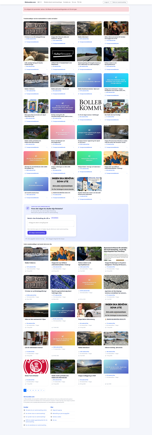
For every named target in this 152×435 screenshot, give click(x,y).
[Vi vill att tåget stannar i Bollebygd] (89, 110)
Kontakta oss (67, 2)
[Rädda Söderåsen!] (89, 32)
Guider (26, 407)
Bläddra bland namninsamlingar (53, 2)
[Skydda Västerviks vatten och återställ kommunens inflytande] (89, 189)
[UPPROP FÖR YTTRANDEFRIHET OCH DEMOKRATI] (62, 59)
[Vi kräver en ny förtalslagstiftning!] (36, 32)
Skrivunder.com (30, 2)
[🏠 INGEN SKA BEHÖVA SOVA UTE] (62, 188)
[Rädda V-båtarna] (36, 84)
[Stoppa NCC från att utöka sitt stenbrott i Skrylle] (62, 33)
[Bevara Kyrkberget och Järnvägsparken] (62, 137)
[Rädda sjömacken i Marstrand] (62, 84)
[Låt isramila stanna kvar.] (36, 188)
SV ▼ (40, 2)
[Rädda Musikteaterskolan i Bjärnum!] (89, 84)
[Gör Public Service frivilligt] (116, 110)
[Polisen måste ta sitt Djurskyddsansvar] (116, 59)
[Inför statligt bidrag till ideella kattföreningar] (36, 59)
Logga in (106, 2)
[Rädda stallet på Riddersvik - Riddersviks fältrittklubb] (36, 137)
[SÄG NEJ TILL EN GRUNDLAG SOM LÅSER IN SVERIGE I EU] (36, 163)
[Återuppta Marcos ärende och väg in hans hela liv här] (36, 111)
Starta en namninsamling (119, 2)
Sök (80, 2)
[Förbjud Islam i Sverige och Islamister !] (89, 162)
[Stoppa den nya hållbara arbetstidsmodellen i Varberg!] (116, 163)
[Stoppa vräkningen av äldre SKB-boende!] (62, 163)
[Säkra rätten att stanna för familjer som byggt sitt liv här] (116, 33)
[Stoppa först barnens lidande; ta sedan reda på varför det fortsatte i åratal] (116, 137)
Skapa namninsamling (38, 232)
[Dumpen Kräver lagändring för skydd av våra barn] (89, 137)
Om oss (74, 2)
